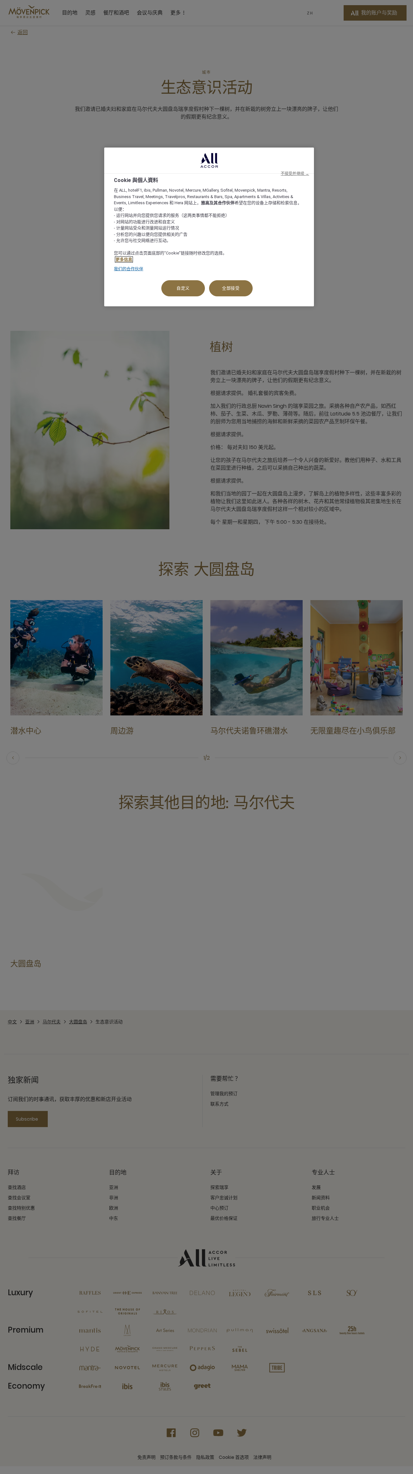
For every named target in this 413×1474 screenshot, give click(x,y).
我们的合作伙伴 (128, 268)
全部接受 (231, 288)
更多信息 (124, 259)
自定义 (183, 288)
